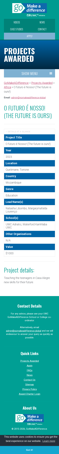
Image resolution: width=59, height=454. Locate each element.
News (42, 22)
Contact (42, 29)
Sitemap (29, 384)
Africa (7, 87)
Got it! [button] (29, 450)
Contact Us (29, 379)
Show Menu (30, 73)
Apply (29, 36)
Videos (17, 22)
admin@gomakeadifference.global (28, 97)
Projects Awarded (42, 83)
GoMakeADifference (16, 83)
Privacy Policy (29, 389)
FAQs (29, 370)
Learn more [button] (48, 441)
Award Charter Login (29, 394)
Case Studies (16, 29)
